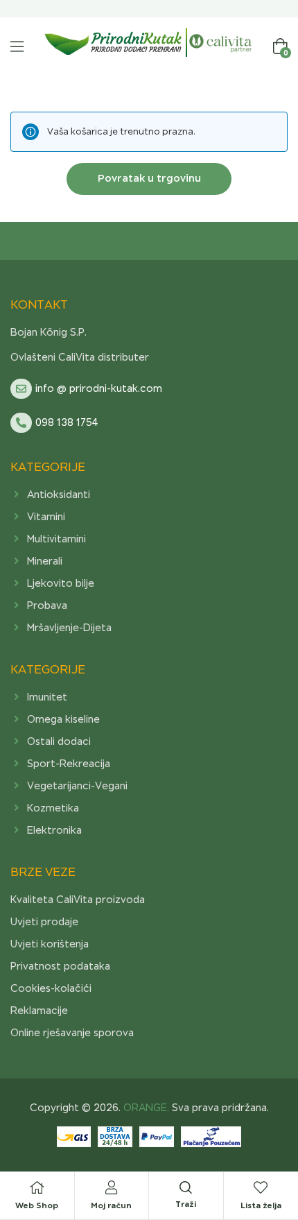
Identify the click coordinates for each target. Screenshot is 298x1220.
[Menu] (17, 46)
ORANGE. (145, 1107)
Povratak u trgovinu (149, 178)
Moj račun (111, 1205)
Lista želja (260, 1205)
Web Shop (36, 1205)
